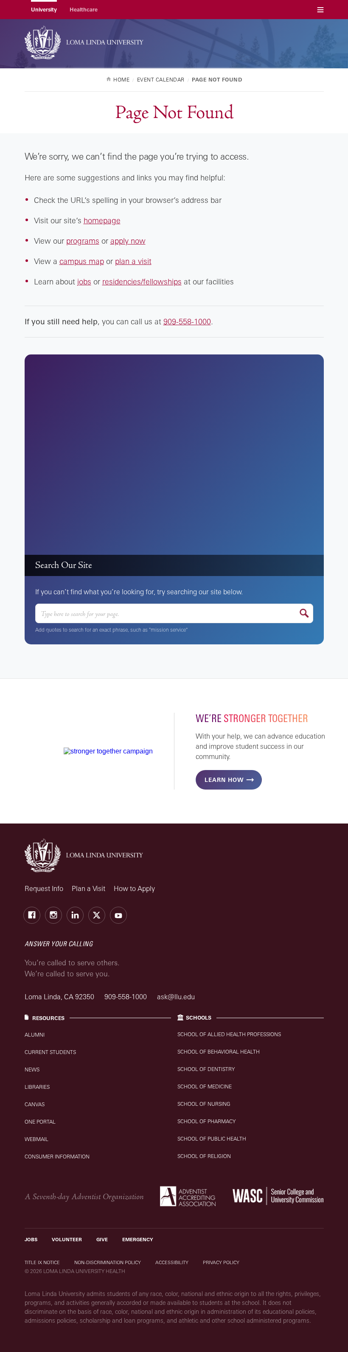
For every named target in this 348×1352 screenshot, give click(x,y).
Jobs (31, 1239)
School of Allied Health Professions (229, 1034)
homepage (102, 220)
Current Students (50, 1052)
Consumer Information (57, 1156)
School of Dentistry (206, 1069)
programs (82, 240)
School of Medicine (204, 1086)
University (44, 9)
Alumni (35, 1035)
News (32, 1069)
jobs (84, 281)
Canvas (35, 1104)
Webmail (36, 1139)
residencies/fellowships (142, 281)
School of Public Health (211, 1139)
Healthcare (84, 9)
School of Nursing (203, 1104)
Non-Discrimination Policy (107, 1262)
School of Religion (204, 1156)
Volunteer (67, 1239)
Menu (320, 9)
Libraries (37, 1087)
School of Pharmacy (206, 1121)
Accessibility (171, 1262)
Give (102, 1239)
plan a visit (133, 261)
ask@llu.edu (176, 996)
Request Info (44, 888)
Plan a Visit (88, 888)
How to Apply (134, 888)
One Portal (40, 1122)
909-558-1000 (187, 321)
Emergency (137, 1239)
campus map (81, 261)
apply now (128, 240)
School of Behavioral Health (218, 1051)
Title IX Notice (42, 1262)
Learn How (224, 779)
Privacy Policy (221, 1262)
